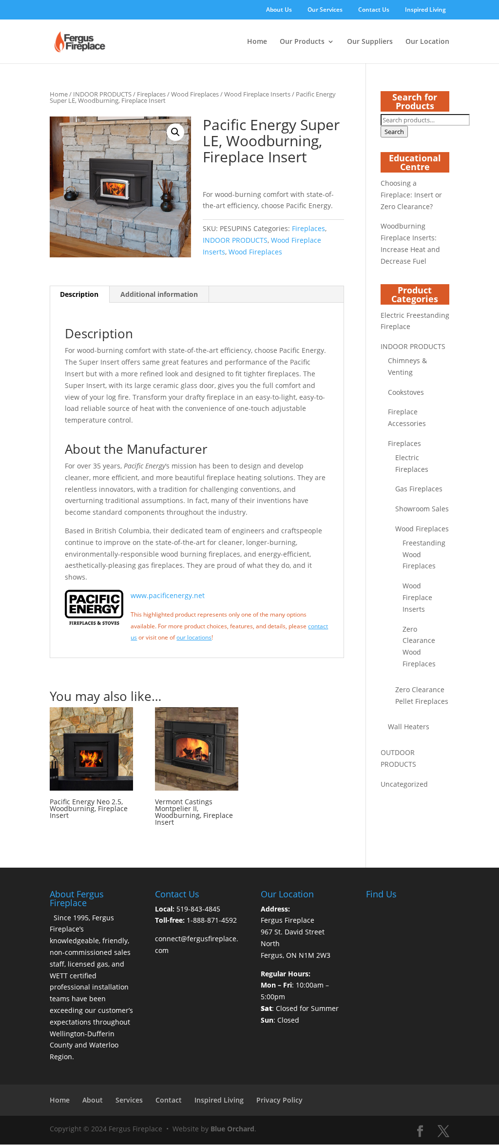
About (92, 1100)
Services (129, 1100)
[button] (175, 132)
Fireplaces (151, 94)
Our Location (427, 42)
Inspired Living (425, 10)
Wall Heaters (408, 726)
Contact (168, 1100)
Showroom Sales (422, 508)
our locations (193, 637)
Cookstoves (406, 392)
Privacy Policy (279, 1100)
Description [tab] (79, 294)
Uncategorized (404, 784)
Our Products (302, 42)
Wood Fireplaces (195, 94)
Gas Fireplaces (418, 488)
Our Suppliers (370, 42)
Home (257, 42)
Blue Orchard (232, 1128)
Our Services (325, 10)
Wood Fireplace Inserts (257, 94)
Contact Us (373, 10)
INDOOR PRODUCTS (102, 94)
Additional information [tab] (159, 294)
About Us (279, 10)
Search (394, 131)
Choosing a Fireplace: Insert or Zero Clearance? (411, 194)
